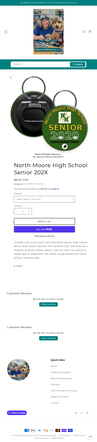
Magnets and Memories (29, 435)
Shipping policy (58, 438)
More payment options (44, 236)
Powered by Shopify (47, 435)
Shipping (18, 184)
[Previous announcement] (5, 3)
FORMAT (18, 194)
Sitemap (55, 384)
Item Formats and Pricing (64, 390)
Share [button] (19, 266)
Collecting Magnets (60, 372)
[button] (6, 32)
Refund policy (79, 435)
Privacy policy (65, 435)
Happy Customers (60, 396)
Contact (55, 403)
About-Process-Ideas (61, 378)
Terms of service (42, 438)
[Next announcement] (92, 3)
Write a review (48, 304)
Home (54, 366)
